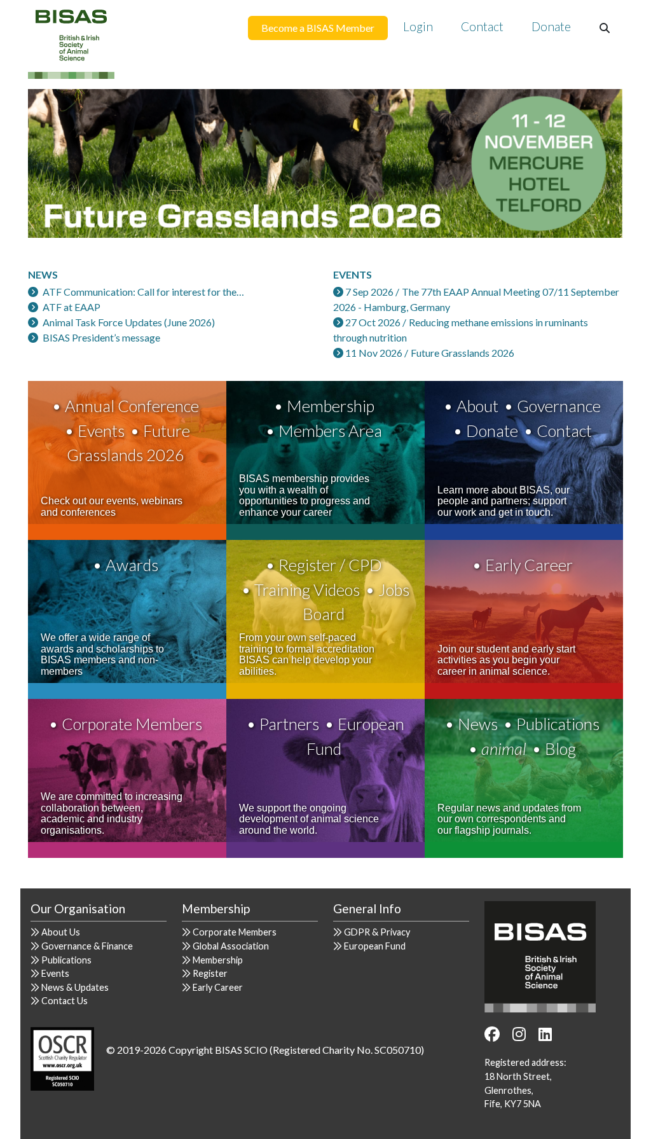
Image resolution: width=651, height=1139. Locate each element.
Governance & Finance (87, 946)
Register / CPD (330, 564)
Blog (560, 748)
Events (101, 430)
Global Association (231, 946)
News (478, 723)
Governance (559, 405)
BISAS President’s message (101, 337)
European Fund (375, 946)
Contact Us (64, 1000)
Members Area (330, 430)
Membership (330, 405)
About (477, 405)
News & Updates (75, 987)
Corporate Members (132, 723)
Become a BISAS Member (317, 28)
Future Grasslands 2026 (462, 353)
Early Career (529, 564)
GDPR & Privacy (377, 932)
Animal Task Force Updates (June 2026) (129, 322)
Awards (132, 564)
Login (418, 26)
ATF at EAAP (71, 307)
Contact (482, 26)
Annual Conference (132, 405)
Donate (551, 26)
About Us (60, 932)
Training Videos (307, 589)
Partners (289, 723)
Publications (558, 723)
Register (210, 973)
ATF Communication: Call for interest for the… (143, 292)
